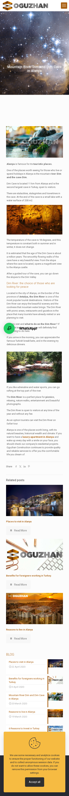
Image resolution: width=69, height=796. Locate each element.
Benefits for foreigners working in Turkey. (29, 575)
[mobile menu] (64, 5)
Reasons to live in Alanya (19, 629)
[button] (9, 328)
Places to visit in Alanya (18, 521)
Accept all (34, 781)
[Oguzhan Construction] (25, 5)
